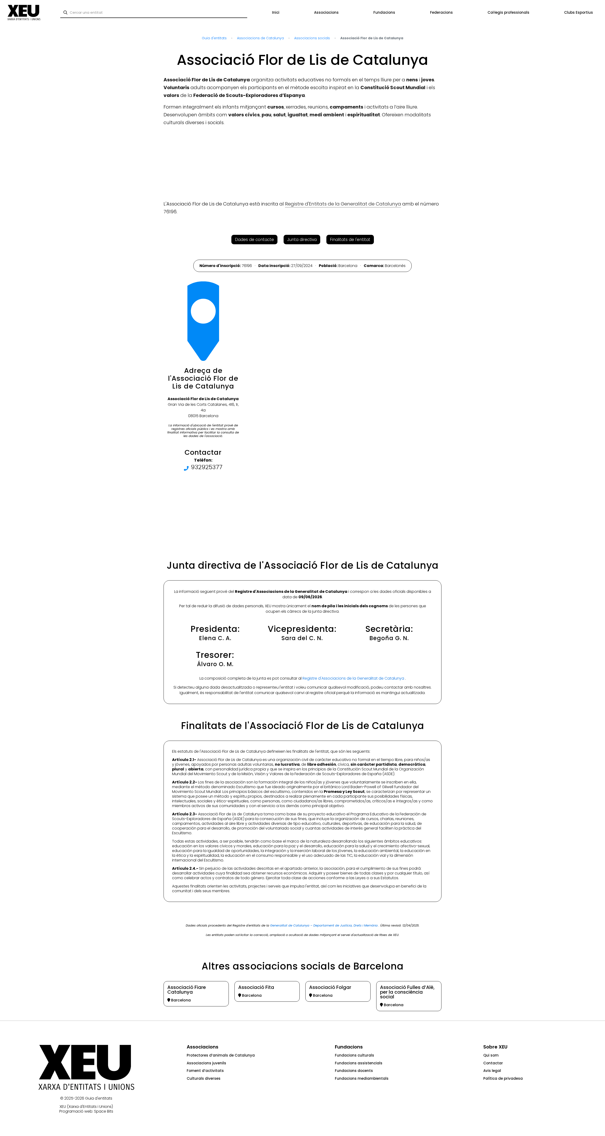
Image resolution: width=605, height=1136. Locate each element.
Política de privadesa (503, 1078)
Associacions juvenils (206, 1063)
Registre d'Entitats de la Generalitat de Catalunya (343, 204)
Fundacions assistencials (358, 1063)
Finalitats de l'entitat (350, 239)
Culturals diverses (203, 1078)
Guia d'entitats (98, 1098)
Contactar (493, 1063)
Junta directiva (302, 239)
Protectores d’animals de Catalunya (221, 1055)
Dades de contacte (254, 239)
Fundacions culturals (354, 1055)
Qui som (491, 1055)
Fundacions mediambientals (362, 1078)
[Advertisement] (22, 97)
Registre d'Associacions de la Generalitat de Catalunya (353, 678)
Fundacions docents (354, 1070)
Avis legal (492, 1070)
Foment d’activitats (205, 1070)
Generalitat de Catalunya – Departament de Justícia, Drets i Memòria (324, 925)
